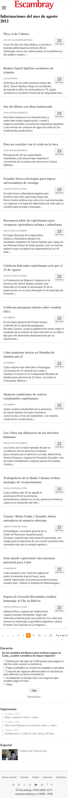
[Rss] (13, 785)
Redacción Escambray (15, 231)
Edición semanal (9, 777)
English (35, 777)
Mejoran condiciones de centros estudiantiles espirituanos (25, 396)
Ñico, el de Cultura (16, 33)
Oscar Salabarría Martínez (18, 40)
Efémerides (61, 777)
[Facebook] (19, 785)
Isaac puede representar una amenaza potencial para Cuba (29, 560)
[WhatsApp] (30, 785)
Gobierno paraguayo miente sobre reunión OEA (32, 309)
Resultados (34, 696)
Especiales (47, 777)
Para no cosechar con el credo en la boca (30, 144)
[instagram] (42, 785)
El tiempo (24, 777)
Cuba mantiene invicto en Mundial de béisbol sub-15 (29, 354)
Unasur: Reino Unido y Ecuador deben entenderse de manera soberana (29, 518)
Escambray (9, 318)
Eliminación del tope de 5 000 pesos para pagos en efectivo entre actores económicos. (33, 663)
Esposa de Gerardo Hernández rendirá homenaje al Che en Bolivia (29, 598)
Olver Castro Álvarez (15, 276)
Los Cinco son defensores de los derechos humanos (31, 434)
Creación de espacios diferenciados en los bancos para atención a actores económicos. (33, 673)
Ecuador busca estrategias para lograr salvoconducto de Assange (29, 180)
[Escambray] (34, 4)
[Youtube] (35, 785)
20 (50, 635)
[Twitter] (24, 785)
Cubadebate (9, 568)
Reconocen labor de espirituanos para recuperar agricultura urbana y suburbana (32, 222)
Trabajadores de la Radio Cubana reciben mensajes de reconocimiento (31, 480)
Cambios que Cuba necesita (33, 750)
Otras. (9, 684)
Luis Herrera (10, 78)
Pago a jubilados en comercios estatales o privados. (35, 667)
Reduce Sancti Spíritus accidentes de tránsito (28, 70)
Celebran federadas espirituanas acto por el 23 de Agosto (33, 267)
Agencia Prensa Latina (15, 189)
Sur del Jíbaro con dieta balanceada (27, 106)
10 (39, 635)
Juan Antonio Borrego (15, 113)
